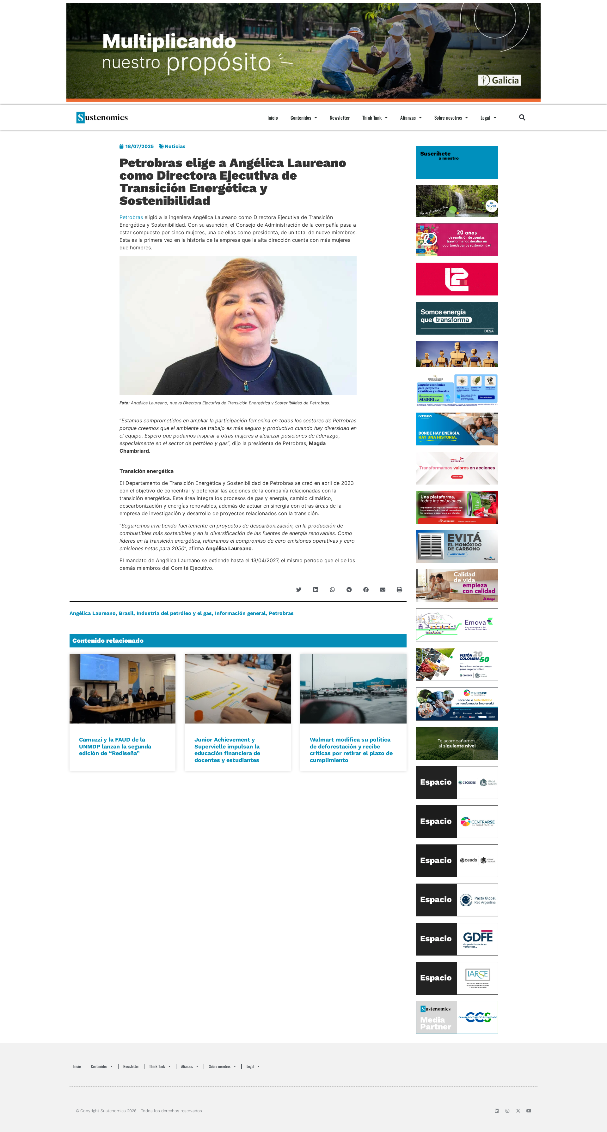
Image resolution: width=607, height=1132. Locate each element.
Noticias (175, 146)
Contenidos (301, 117)
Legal (485, 117)
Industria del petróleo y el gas (174, 613)
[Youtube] (529, 1111)
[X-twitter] (518, 1111)
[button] (522, 117)
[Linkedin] (496, 1111)
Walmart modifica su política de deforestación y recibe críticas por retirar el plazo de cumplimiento (351, 749)
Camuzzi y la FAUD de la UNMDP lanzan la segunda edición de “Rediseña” (115, 746)
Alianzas (408, 117)
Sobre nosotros (448, 117)
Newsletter (340, 117)
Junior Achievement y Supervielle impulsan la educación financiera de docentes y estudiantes (227, 749)
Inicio (272, 117)
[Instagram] (507, 1111)
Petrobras (131, 217)
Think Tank (372, 117)
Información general (240, 613)
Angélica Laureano (93, 613)
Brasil (126, 613)
